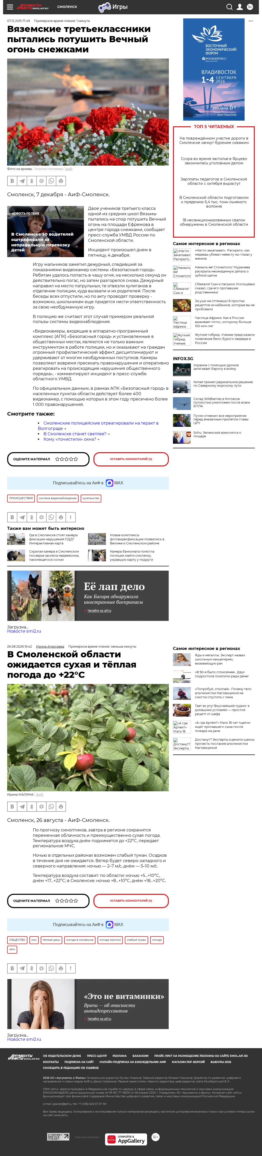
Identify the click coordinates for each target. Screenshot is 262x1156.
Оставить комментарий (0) (131, 459)
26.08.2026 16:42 (19, 646)
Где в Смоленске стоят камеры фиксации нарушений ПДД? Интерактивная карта (53, 539)
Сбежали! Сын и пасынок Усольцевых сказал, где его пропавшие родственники (225, 288)
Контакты (51, 1062)
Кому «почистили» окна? (69, 439)
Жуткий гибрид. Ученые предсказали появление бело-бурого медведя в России (225, 339)
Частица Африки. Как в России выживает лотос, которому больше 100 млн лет (223, 322)
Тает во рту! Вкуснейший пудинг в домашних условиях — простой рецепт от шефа (222, 710)
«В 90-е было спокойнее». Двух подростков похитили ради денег (222, 674)
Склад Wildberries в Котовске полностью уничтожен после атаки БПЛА (221, 402)
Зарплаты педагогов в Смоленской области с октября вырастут (214, 181)
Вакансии (140, 1056)
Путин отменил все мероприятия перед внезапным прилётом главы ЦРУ (220, 419)
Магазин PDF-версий (188, 1062)
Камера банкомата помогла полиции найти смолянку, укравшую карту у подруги (132, 556)
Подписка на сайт (79, 1062)
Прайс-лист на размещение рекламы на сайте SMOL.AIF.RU (201, 1056)
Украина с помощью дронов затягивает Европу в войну (216, 367)
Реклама (120, 1056)
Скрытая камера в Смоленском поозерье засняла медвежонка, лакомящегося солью (54, 556)
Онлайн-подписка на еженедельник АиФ (133, 1062)
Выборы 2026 (221, 1062)
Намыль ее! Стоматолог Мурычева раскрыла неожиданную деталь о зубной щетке (222, 271)
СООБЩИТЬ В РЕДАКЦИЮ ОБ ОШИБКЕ (71, 1068)
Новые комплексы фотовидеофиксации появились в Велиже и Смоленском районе (137, 539)
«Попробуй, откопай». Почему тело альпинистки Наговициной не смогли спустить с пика (223, 693)
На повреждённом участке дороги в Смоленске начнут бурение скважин (214, 140)
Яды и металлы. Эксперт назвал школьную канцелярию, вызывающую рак (220, 659)
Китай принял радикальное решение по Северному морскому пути (223, 383)
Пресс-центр (97, 1056)
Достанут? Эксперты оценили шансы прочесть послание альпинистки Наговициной (224, 744)
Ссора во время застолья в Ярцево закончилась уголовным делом (214, 161)
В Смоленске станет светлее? (74, 433)
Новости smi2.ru (24, 631)
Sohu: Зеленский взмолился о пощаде (217, 434)
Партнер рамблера (87, 1137)
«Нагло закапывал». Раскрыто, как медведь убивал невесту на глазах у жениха (223, 254)
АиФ (68, 169)
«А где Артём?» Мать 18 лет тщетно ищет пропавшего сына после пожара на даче (222, 727)
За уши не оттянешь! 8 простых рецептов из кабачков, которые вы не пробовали (225, 305)
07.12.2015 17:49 (18, 21)
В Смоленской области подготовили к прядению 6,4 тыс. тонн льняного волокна (214, 202)
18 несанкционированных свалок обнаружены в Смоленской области (214, 222)
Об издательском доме (62, 1056)
